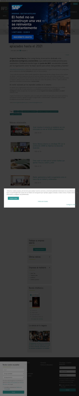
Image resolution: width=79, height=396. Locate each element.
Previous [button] (4, 25)
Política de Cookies (43, 201)
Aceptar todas (13, 198)
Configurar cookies (71, 204)
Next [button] (75, 25)
